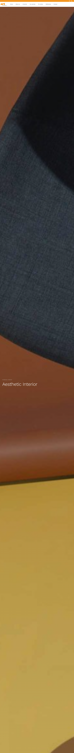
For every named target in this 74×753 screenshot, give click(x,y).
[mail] (69, 0)
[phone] (71, 0)
